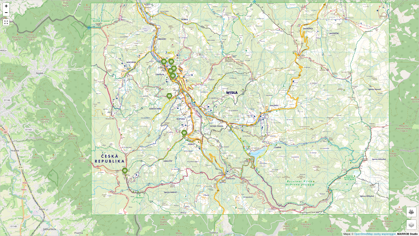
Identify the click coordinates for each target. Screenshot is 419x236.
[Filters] (411, 212)
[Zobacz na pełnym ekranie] (6, 22)
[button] (170, 71)
